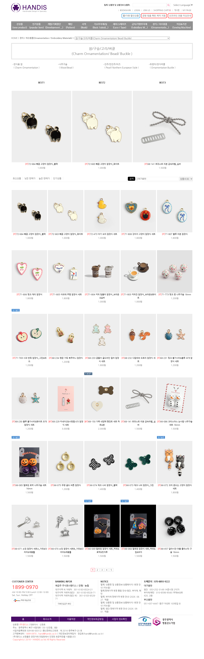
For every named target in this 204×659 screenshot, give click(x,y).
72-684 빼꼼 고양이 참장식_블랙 (41, 164)
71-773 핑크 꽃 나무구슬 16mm (174, 294)
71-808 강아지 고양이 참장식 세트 (138, 234)
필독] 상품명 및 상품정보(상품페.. (117, 5)
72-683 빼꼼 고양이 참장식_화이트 (102, 164)
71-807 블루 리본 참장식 (175, 234)
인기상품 (57, 178)
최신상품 (17, 178)
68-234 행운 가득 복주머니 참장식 (66, 358)
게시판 (176, 10)
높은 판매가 (44, 178)
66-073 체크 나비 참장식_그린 (138, 485)
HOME (14, 38)
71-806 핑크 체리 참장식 (29, 294)
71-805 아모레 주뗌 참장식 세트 (66, 294)
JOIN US (146, 10)
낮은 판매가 (29, 178)
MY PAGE (187, 10)
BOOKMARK (125, 10)
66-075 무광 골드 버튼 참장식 (66, 485)
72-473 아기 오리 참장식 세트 (102, 234)
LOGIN (137, 10)
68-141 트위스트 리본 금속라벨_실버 (162, 164)
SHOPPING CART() (162, 10)
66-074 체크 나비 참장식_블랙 (102, 485)
